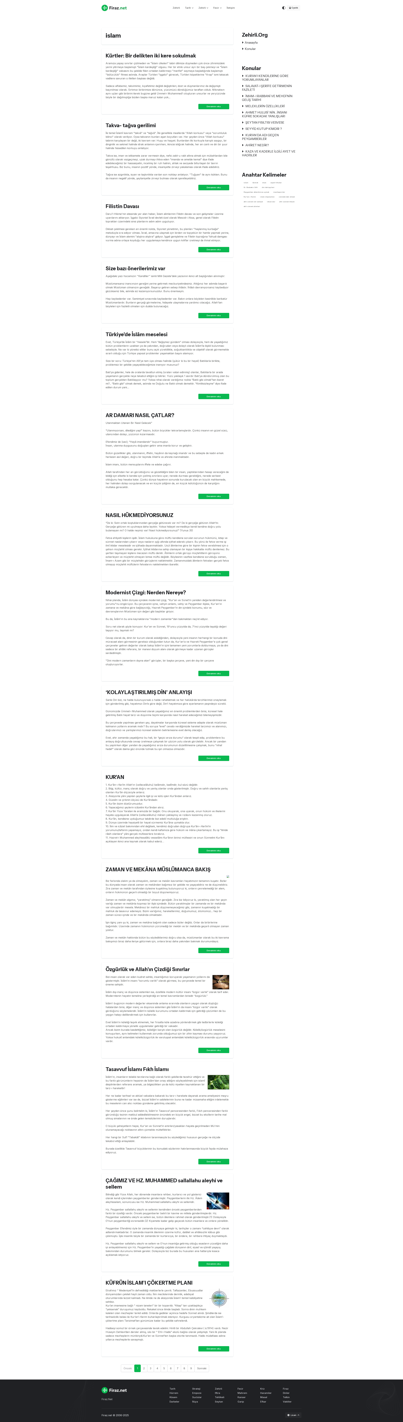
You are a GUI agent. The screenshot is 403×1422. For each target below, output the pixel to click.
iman (264, 183)
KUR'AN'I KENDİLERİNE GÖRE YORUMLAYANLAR (265, 78)
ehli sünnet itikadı (287, 202)
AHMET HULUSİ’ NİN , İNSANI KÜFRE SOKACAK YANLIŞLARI (264, 114)
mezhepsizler (279, 192)
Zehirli (176, 7)
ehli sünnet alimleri (252, 206)
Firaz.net (107, 1415)
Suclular (197, 1397)
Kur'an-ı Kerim (250, 197)
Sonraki (201, 1368)
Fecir (216, 7)
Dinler (286, 1392)
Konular (250, 49)
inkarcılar (271, 202)
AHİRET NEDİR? (257, 145)
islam (246, 183)
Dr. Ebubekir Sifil (251, 187)
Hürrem (174, 1392)
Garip (241, 1401)
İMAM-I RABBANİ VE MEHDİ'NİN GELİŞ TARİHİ (267, 98)
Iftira (217, 1392)
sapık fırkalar (276, 183)
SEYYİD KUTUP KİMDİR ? (263, 129)
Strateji (196, 1388)
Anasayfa (251, 42)
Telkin (286, 1397)
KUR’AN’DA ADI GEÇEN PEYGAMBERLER (260, 137)
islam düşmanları (267, 197)
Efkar (263, 1401)
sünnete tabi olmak (287, 197)
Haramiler (266, 1392)
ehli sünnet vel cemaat (253, 202)
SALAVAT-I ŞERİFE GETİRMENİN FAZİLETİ (267, 88)
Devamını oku (214, 106)
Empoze (196, 1392)
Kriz (262, 1388)
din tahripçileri (268, 187)
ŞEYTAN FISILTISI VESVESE (264, 122)
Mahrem (242, 1392)
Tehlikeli (219, 1397)
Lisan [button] (294, 1415)
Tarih (188, 7)
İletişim (231, 7)
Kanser (242, 1397)
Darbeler (174, 1401)
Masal (263, 1397)
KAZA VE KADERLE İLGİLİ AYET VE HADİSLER (268, 153)
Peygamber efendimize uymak (256, 192)
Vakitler (287, 1401)
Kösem (173, 1397)
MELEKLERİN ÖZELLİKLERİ (265, 106)
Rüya (195, 1401)
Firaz (286, 1388)
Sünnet (255, 183)
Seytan (219, 1401)
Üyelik (295, 7)
